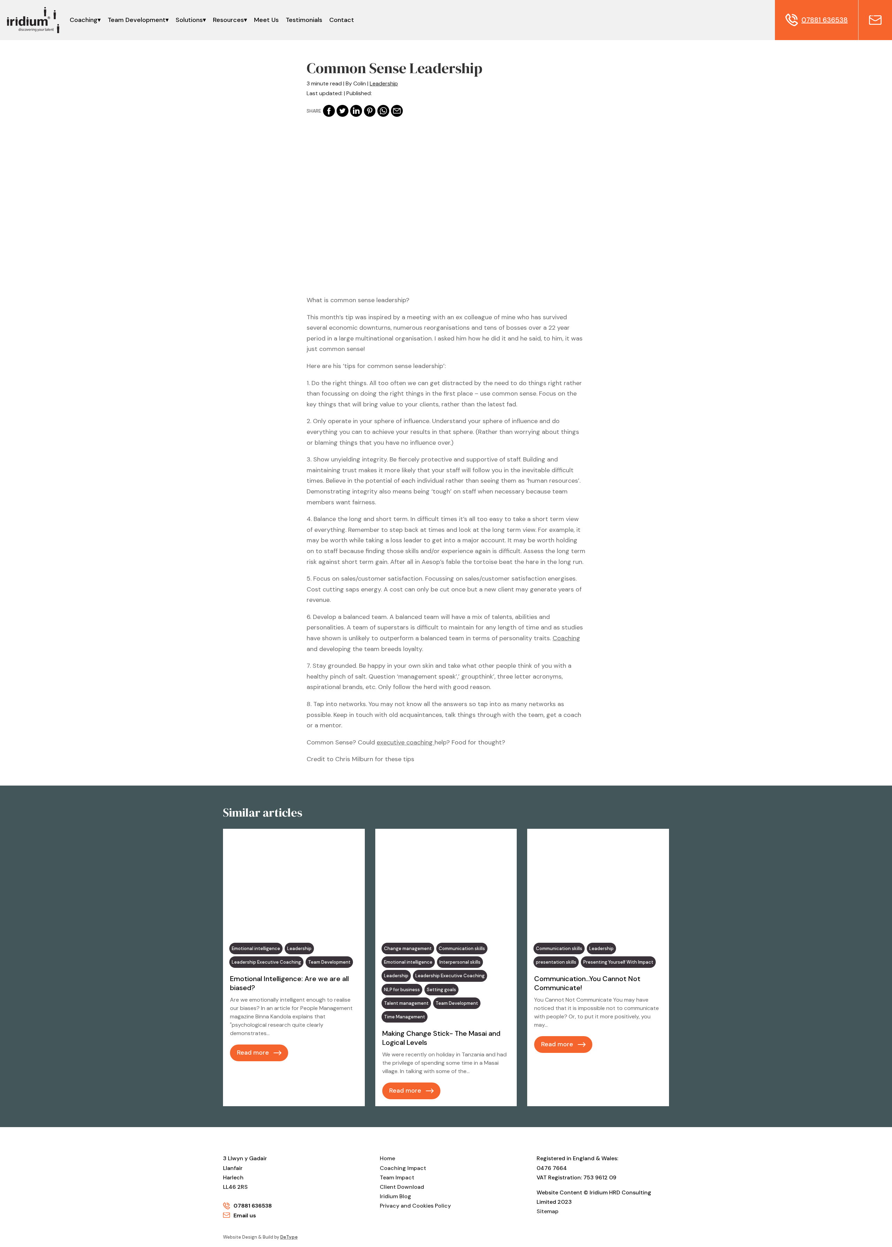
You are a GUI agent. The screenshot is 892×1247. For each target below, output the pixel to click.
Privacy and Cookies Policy (415, 1205)
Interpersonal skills (459, 962)
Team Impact (397, 1177)
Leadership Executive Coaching (266, 962)
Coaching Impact (403, 1168)
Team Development (137, 20)
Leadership (384, 83)
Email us (244, 1215)
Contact (341, 20)
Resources (228, 20)
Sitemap (548, 1211)
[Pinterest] (370, 111)
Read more (253, 1052)
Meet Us (266, 20)
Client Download (402, 1187)
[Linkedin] (356, 111)
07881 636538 (252, 1205)
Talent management (406, 1003)
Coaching (84, 20)
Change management (408, 948)
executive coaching (406, 742)
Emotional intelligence (256, 948)
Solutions (189, 20)
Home (387, 1158)
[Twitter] (342, 111)
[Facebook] (329, 111)
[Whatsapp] (383, 111)
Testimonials (304, 20)
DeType (289, 1237)
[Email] (397, 111)
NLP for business (402, 990)
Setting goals (441, 990)
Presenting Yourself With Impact (618, 962)
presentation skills (556, 962)
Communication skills (462, 948)
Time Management (404, 1017)
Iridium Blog (395, 1196)
